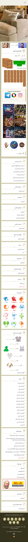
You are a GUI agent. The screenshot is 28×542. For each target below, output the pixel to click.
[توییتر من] (4, 519)
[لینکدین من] (10, 522)
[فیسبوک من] (15, 519)
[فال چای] (20, 133)
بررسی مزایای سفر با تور (19, 443)
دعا (23, 252)
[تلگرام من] (19, 519)
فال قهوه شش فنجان (20, 218)
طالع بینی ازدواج (21, 239)
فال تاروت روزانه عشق (20, 419)
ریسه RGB (22, 284)
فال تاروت (22, 425)
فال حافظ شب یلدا (20, 474)
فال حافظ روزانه (21, 471)
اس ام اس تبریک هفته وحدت (18, 172)
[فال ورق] (8, 133)
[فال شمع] (8, 121)
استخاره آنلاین (21, 191)
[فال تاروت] (20, 110)
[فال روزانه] (8, 110)
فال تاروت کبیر (14, 14)
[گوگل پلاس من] (17, 522)
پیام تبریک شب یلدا (20, 477)
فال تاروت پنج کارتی (20, 404)
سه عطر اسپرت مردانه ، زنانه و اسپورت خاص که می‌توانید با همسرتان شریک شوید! (15, 439)
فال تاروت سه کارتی (20, 398)
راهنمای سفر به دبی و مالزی (19, 446)
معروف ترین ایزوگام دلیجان (19, 455)
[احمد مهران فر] (22, 46)
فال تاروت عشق (21, 416)
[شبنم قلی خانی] (6, 46)
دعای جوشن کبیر (21, 249)
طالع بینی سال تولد (20, 373)
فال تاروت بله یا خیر (20, 422)
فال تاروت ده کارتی (20, 413)
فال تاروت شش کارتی (20, 407)
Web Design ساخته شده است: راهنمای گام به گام (15, 452)
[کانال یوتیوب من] (14, 522)
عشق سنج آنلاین (21, 273)
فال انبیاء (22, 201)
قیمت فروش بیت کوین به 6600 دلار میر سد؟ (15, 449)
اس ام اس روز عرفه (20, 175)
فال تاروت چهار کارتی (20, 401)
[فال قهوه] (20, 121)
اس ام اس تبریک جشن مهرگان (18, 178)
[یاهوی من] (23, 519)
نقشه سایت (8, 531)
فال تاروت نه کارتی (20, 410)
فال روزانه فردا (21, 509)
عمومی (17, 153)
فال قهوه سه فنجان (20, 215)
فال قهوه (22, 212)
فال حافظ (22, 468)
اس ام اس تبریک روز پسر (19, 169)
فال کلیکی (22, 263)
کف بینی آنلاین (21, 228)
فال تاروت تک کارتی (20, 395)
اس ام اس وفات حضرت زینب (18, 181)
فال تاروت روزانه (21, 383)
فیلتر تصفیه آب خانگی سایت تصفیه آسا (16, 435)
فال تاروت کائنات (21, 392)
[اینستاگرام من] (12, 519)
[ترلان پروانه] (14, 46)
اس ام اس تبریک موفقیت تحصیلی (18, 166)
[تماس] (8, 519)
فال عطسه (22, 498)
